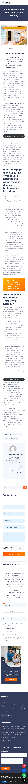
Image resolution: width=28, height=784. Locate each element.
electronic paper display (12, 103)
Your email (4, 751)
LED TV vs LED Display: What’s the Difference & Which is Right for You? (14, 591)
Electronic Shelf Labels (11, 438)
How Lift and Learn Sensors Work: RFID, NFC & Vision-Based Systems (13, 580)
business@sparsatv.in (11, 628)
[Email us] (24, 766)
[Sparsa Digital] (6, 2)
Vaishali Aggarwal (9, 48)
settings (16, 779)
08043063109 (9, 631)
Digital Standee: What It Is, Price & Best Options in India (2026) (13, 597)
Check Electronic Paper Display (14, 136)
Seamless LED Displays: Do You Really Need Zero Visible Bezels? (14, 574)
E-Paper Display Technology (12, 434)
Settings (10, 781)
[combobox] (14, 611)
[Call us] (24, 770)
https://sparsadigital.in (11, 634)
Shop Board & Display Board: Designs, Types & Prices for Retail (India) (14, 585)
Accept (4, 781)
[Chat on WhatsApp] (24, 775)
